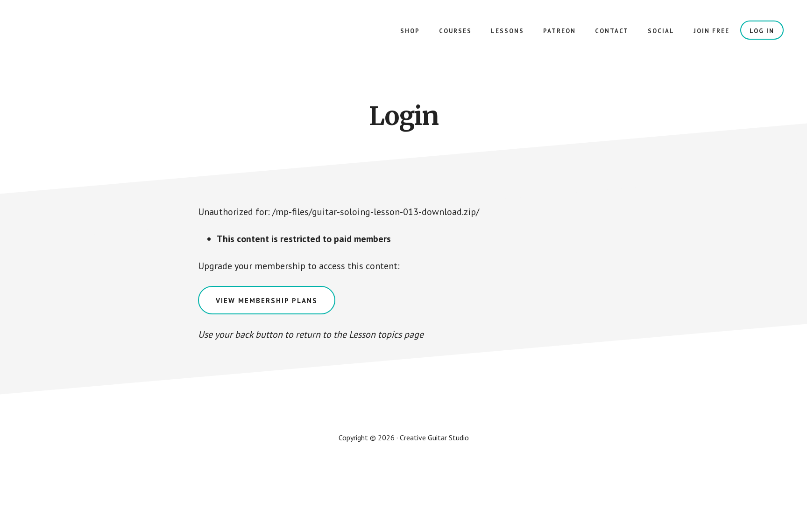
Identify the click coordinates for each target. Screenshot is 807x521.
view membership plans (267, 300)
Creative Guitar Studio (93, 37)
